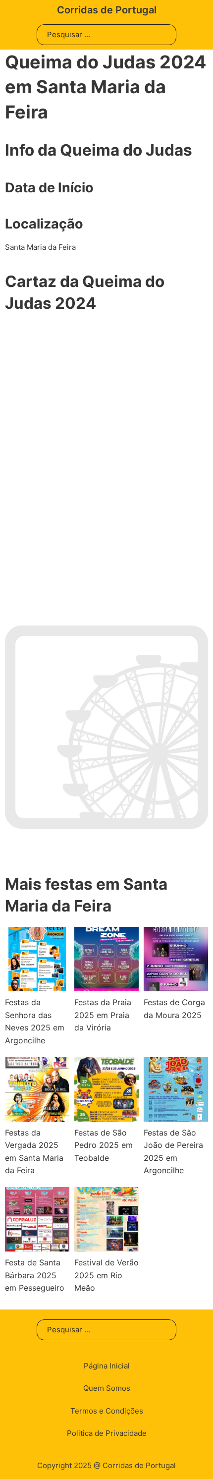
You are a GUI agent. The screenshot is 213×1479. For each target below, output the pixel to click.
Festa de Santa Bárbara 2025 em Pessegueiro (34, 1275)
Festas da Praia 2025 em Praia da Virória (102, 1014)
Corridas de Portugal (107, 10)
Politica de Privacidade (107, 1433)
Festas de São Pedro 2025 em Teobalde (103, 1145)
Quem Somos (106, 1388)
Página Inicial (107, 1365)
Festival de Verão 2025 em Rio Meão (106, 1275)
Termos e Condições (106, 1411)
